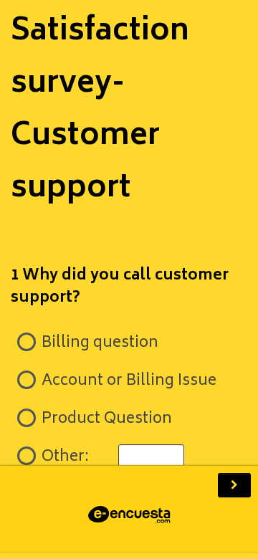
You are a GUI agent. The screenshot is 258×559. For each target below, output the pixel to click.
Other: (65, 457)
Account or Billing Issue (127, 381)
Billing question (98, 343)
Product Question (105, 419)
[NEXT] (234, 485)
